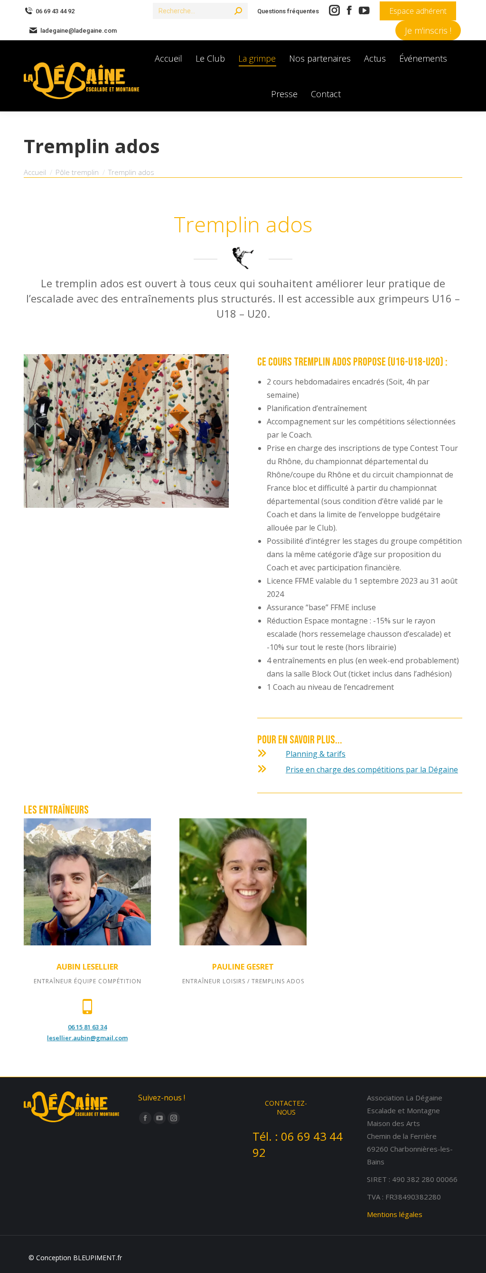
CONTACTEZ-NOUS (286, 1108)
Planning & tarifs (316, 754)
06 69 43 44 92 (55, 11)
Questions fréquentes (288, 11)
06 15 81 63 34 (87, 1027)
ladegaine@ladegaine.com (78, 30)
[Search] (238, 11)
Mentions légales (394, 1214)
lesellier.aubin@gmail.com (87, 1038)
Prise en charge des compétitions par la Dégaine (372, 769)
